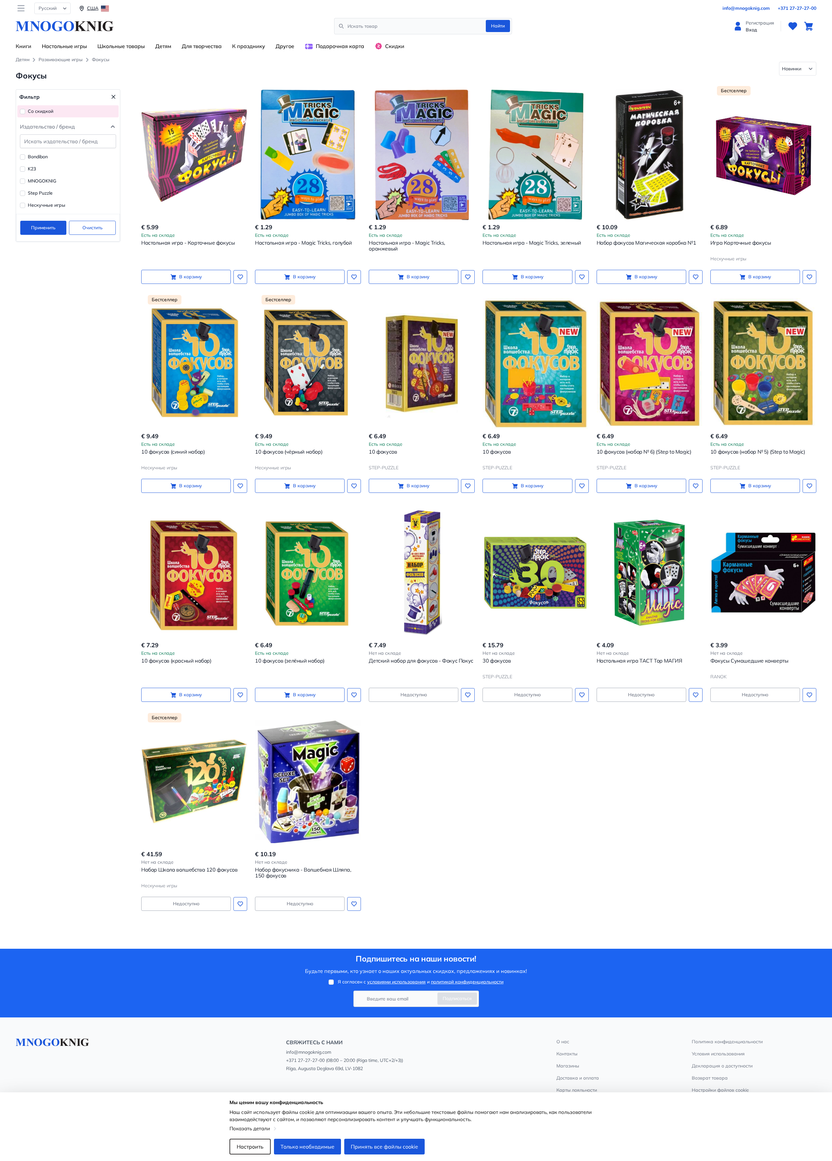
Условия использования (718, 1054)
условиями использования (396, 982)
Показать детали (249, 1128)
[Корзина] (808, 26)
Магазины (567, 1066)
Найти (498, 26)
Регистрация (760, 23)
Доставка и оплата (577, 1078)
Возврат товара (710, 1078)
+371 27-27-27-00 (797, 8)
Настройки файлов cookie (720, 1090)
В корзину (190, 277)
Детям (163, 46)
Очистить (92, 228)
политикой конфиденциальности (467, 982)
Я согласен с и (420, 982)
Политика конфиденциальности (727, 1042)
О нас (562, 1042)
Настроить (250, 1146)
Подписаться (457, 998)
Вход (751, 30)
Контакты (566, 1054)
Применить (43, 228)
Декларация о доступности (722, 1066)
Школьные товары (121, 46)
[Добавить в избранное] (240, 277)
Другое (285, 46)
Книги (23, 46)
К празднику (248, 46)
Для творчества (202, 46)
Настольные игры (64, 46)
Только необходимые (307, 1146)
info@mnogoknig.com (746, 8)
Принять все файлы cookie (384, 1146)
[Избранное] (793, 26)
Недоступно (413, 695)
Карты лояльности (576, 1090)
